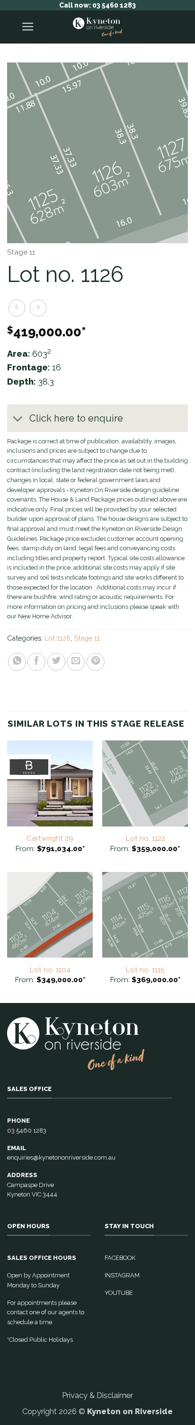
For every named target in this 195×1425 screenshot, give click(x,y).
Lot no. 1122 (145, 838)
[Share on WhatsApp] (17, 662)
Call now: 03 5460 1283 (97, 5)
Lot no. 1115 (145, 969)
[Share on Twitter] (56, 662)
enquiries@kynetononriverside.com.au (61, 1157)
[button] (28, 27)
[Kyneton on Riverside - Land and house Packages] (97, 27)
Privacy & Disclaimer (97, 1395)
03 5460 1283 (26, 1130)
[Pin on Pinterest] (96, 662)
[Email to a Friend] (76, 662)
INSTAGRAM (122, 1275)
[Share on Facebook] (36, 662)
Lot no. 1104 (50, 969)
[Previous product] (38, 308)
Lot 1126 (57, 638)
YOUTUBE (119, 1292)
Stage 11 (21, 251)
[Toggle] (17, 419)
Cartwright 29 (50, 838)
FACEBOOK (120, 1257)
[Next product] (17, 308)
